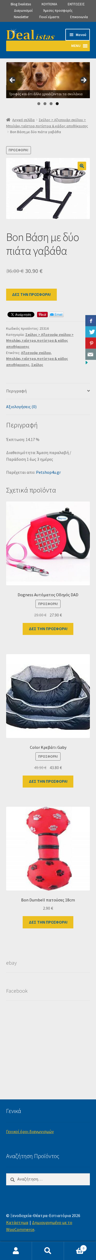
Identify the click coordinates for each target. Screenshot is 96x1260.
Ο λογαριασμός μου (16, 1251)
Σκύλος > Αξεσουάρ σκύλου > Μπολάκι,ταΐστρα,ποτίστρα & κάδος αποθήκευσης (40, 340)
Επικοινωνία (79, 17)
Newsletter (21, 17)
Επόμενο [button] (83, 80)
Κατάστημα (17, 1222)
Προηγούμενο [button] (12, 80)
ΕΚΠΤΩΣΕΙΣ (76, 4)
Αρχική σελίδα (23, 119)
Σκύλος (37, 364)
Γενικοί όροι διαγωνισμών (30, 1131)
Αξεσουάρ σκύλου (36, 352)
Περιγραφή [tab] (16, 390)
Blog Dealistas (21, 4)
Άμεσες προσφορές (58, 10)
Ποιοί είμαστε (49, 17)
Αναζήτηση (48, 1251)
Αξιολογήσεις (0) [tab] (21, 406)
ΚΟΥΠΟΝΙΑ (49, 4)
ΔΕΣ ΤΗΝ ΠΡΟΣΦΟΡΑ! (31, 294)
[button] (82, 166)
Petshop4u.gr (48, 472)
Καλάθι (74, 1246)
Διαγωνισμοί (23, 10)
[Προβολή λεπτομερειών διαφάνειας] (48, 80)
